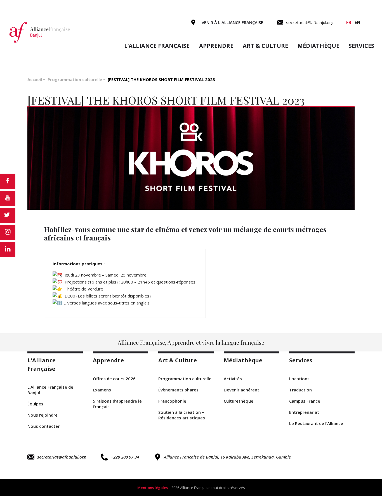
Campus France (304, 401)
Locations (299, 378)
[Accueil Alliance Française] (40, 32)
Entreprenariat (304, 412)
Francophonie (172, 401)
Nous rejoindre (42, 415)
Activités (233, 378)
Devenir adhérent (241, 390)
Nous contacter (43, 426)
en (357, 22)
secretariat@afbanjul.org (61, 457)
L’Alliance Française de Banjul (50, 389)
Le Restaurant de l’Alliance (316, 423)
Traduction (300, 390)
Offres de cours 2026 (114, 378)
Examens (102, 390)
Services (361, 45)
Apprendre (216, 45)
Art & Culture (265, 45)
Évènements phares (178, 390)
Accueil (34, 79)
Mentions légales (152, 487)
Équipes (35, 404)
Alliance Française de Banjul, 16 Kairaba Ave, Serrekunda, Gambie (227, 457)
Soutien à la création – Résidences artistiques (181, 415)
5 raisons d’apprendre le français (117, 403)
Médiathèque (318, 45)
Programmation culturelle (75, 79)
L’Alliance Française (156, 45)
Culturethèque (238, 401)
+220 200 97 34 (125, 457)
